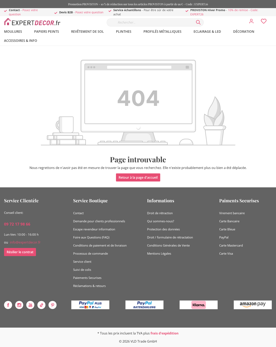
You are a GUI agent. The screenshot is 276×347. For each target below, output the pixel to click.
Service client (82, 261)
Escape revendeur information (94, 229)
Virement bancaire (232, 213)
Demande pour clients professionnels (99, 221)
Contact (78, 213)
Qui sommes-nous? (160, 221)
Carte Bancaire (229, 221)
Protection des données (163, 229)
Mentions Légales (159, 253)
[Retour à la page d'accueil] (34, 21)
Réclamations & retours (89, 286)
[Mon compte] (251, 22)
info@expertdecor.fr (25, 242)
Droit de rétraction (160, 213)
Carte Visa (226, 253)
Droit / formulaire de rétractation (170, 237)
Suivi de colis (82, 270)
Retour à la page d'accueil (138, 177)
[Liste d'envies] (263, 22)
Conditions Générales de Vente (168, 245)
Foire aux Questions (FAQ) (91, 237)
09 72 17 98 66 (17, 224)
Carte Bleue (227, 229)
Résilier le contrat (20, 252)
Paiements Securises (87, 278)
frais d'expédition (165, 333)
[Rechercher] (198, 22)
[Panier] (273, 18)
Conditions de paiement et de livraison (100, 245)
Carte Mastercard (231, 245)
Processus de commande (90, 253)
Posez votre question (89, 12)
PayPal (224, 237)
